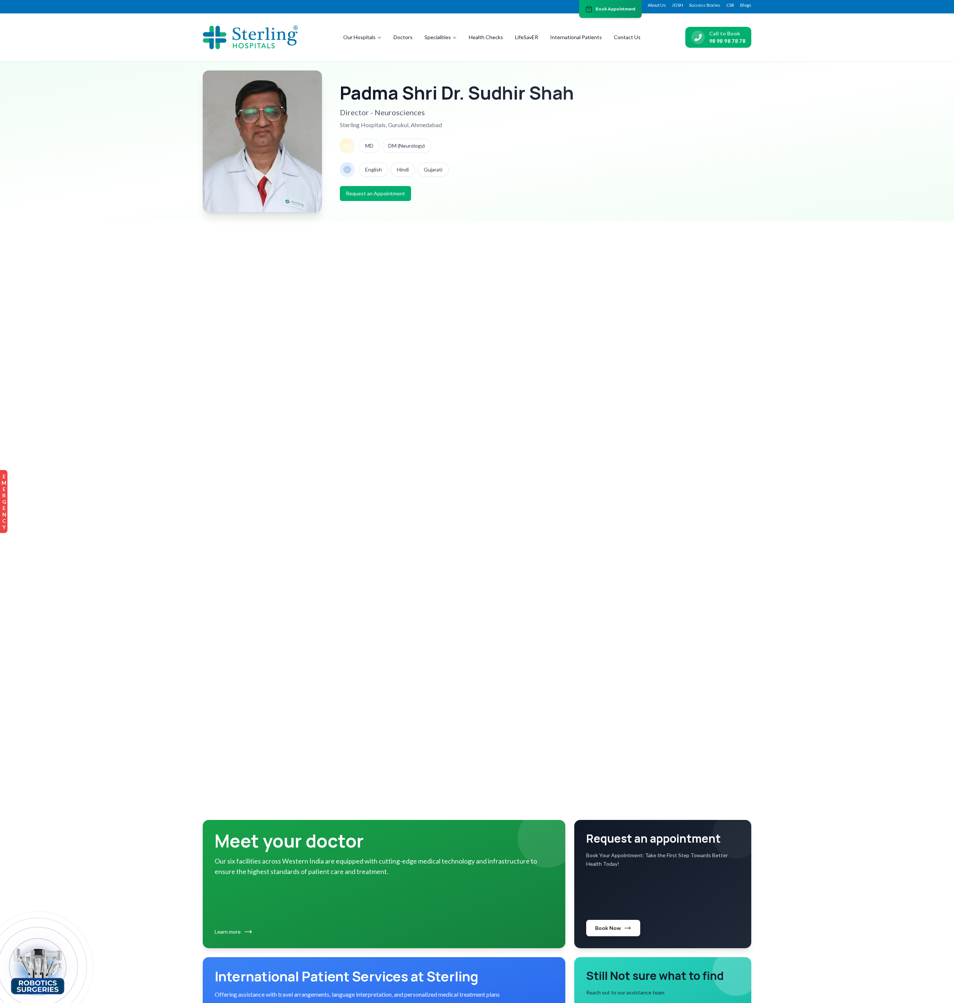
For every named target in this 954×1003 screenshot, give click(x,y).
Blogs (745, 5)
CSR (730, 5)
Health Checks (486, 37)
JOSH (677, 5)
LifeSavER (526, 37)
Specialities (437, 37)
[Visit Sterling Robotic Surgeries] (37, 970)
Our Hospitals (359, 37)
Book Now (608, 928)
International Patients (576, 37)
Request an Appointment (375, 193)
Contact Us (627, 37)
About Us (657, 5)
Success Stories (704, 5)
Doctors (403, 37)
